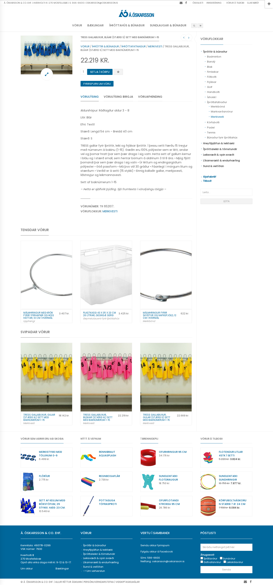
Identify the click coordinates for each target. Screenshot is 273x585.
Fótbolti (211, 77)
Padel (211, 127)
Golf (209, 87)
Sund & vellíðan (213, 166)
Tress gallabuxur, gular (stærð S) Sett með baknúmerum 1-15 (156, 417)
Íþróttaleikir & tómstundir (220, 149)
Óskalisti (197, 2)
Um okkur (27, 568)
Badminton (214, 57)
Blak (209, 67)
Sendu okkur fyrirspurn (154, 545)
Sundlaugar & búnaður (168, 25)
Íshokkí (211, 97)
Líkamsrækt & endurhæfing (221, 160)
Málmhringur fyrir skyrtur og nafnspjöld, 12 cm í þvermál (159, 315)
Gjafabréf (253, 2)
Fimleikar (213, 72)
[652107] (47, 55)
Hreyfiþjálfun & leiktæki (218, 143)
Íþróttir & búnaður (215, 52)
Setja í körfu (100, 72)
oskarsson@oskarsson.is (168, 561)
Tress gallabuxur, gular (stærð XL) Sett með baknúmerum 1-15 (39, 417)
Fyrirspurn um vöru (97, 84)
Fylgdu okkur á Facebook (156, 551)
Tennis (211, 132)
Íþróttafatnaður (217, 102)
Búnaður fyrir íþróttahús (222, 137)
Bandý (211, 62)
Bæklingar (95, 25)
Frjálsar (211, 82)
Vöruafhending (150, 97)
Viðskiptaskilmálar (128, 582)
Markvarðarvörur (222, 111)
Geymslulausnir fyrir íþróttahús (101, 318)
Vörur (77, 25)
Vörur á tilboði (235, 2)
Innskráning (213, 2)
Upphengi (29, 321)
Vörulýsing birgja (118, 97)
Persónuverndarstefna (99, 582)
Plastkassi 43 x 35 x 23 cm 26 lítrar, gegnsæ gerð (99, 314)
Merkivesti (217, 117)
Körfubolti (213, 122)
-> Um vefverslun (94, 571)
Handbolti (213, 92)
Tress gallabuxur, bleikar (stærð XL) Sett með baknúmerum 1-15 (98, 417)
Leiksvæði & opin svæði (218, 155)
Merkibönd (218, 106)
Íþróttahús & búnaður (127, 25)
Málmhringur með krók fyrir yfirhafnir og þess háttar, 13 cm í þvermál (38, 315)
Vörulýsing (90, 97)
